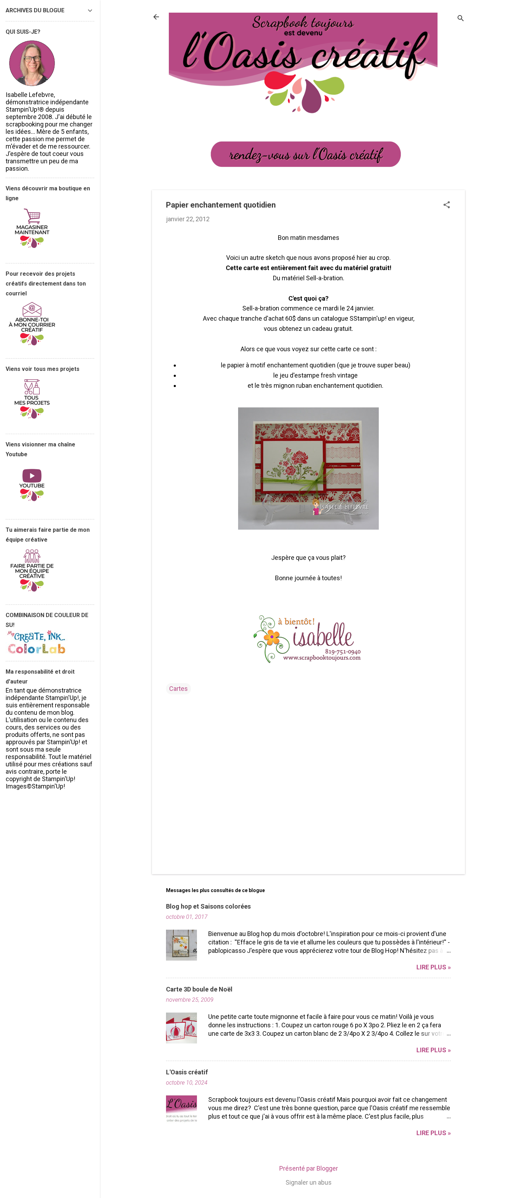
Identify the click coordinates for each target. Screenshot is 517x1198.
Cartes (178, 688)
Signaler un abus (309, 1182)
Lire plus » (433, 967)
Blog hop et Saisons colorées (208, 906)
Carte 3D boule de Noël (199, 989)
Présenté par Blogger (308, 1168)
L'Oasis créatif (187, 1072)
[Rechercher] (461, 19)
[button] (446, 206)
